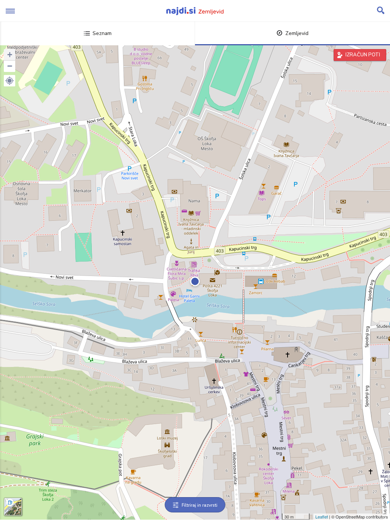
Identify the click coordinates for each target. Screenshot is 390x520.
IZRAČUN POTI (362, 54)
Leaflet (321, 517)
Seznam (102, 33)
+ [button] (9, 54)
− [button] (9, 66)
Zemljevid (296, 33)
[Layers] (13, 506)
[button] (9, 80)
